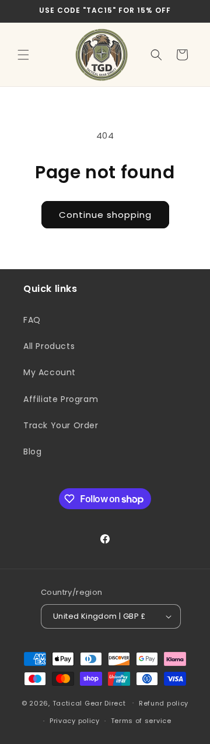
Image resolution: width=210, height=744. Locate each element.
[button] (23, 55)
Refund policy (163, 703)
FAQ (32, 320)
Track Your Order (61, 425)
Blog (32, 451)
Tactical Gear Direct (89, 702)
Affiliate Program (60, 399)
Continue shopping (105, 215)
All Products (49, 346)
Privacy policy (75, 720)
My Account (49, 372)
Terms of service (141, 720)
